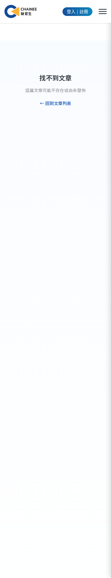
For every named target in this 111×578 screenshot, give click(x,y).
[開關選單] (102, 12)
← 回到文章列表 (55, 103)
